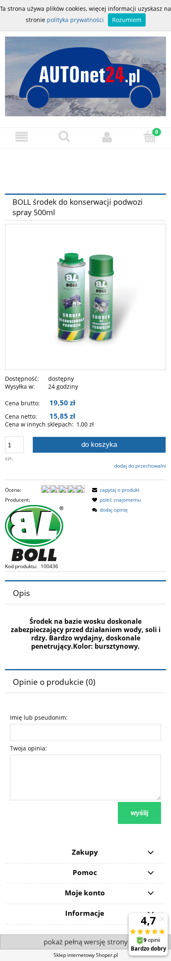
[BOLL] (34, 533)
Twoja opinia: (28, 748)
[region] (85, 170)
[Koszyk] (149, 136)
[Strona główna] (85, 73)
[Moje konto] (107, 137)
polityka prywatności (75, 20)
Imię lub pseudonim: (39, 717)
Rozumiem (127, 20)
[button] (21, 137)
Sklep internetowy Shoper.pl (86, 955)
